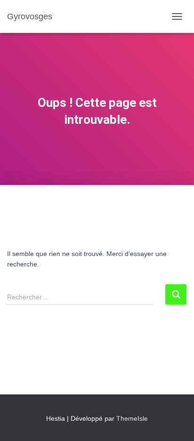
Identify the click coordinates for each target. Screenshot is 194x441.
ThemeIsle (132, 418)
